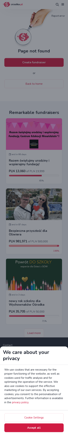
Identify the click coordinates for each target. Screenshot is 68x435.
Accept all (34, 428)
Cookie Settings (34, 417)
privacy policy (20, 402)
